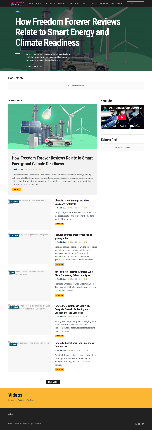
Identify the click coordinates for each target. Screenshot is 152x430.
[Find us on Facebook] (132, 424)
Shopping (104, 3)
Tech (113, 3)
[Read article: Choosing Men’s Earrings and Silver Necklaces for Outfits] (29, 214)
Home (77, 3)
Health (69, 3)
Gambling (14, 236)
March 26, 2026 (75, 208)
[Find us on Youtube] (139, 424)
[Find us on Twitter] (136, 424)
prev (132, 64)
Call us (10, 414)
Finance (60, 3)
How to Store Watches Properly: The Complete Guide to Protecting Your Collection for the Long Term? (73, 309)
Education (50, 3)
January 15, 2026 (76, 350)
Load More (52, 382)
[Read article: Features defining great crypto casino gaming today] (29, 248)
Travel (120, 3)
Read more (17, 189)
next (142, 64)
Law (83, 3)
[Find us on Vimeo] (143, 424)
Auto (31, 3)
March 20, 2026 (75, 242)
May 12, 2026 (32, 169)
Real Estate (92, 3)
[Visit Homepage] (17, 3)
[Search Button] (141, 3)
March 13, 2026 (75, 316)
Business (40, 3)
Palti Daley (32, 66)
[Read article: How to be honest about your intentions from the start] (29, 356)
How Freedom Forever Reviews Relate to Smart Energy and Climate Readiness (67, 32)
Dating (13, 344)
